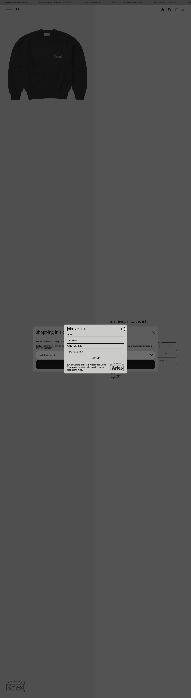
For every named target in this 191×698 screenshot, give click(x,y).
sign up (95, 357)
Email (69, 334)
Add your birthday (74, 346)
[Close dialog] (123, 329)
